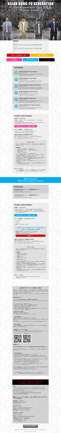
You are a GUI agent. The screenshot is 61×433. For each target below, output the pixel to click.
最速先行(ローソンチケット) (21, 277)
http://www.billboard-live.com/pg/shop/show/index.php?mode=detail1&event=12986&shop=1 (27, 393)
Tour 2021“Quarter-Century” (14, 60)
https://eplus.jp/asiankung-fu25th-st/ (24, 407)
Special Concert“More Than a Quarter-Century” (30, 60)
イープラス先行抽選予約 (19, 170)
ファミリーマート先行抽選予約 (30, 169)
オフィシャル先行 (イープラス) (34, 276)
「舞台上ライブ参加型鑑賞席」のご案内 (18, 55)
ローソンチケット (21, 74)
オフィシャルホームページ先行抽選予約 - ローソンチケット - (34, 170)
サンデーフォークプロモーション (25, 81)
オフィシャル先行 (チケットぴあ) (22, 276)
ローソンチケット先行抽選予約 (41, 169)
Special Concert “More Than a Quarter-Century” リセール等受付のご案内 (27, 48)
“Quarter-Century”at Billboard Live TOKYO (47, 60)
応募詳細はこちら (30, 235)
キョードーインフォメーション (24, 88)
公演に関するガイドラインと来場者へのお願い (25, 126)
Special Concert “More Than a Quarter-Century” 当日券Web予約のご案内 (27, 44)
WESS (21, 75)
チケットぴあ (31, 74)
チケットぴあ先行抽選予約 (20, 169)
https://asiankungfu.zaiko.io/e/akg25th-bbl (26, 416)
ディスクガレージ (22, 101)
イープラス (40, 74)
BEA (20, 95)
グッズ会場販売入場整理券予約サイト (42, 55)
